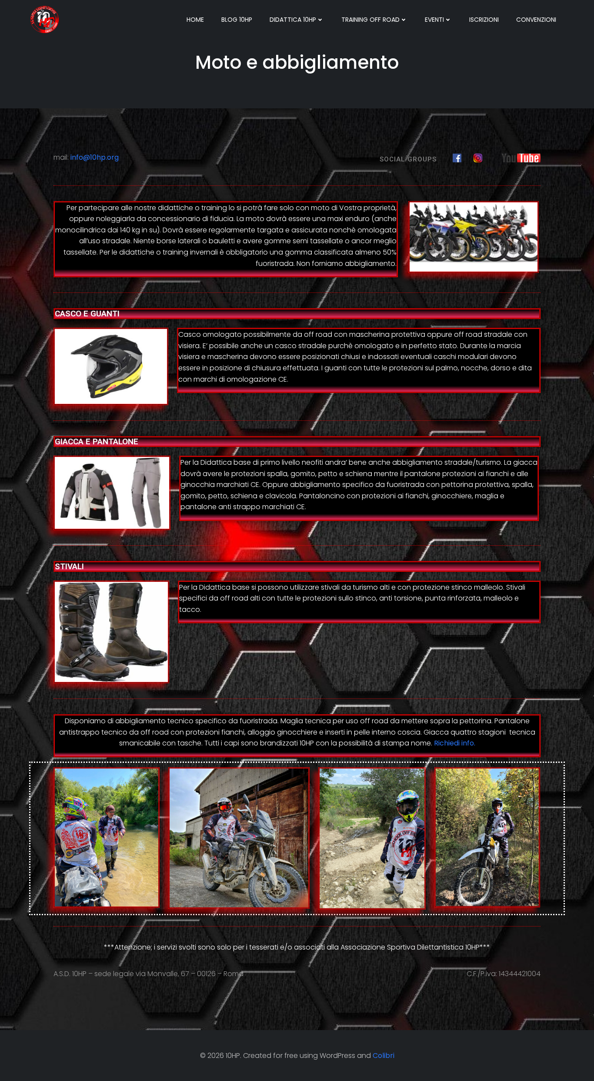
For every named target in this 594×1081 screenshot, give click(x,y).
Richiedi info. (454, 743)
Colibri (383, 1056)
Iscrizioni (484, 19)
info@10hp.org (94, 157)
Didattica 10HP (293, 19)
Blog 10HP (236, 19)
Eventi (434, 19)
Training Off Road (370, 19)
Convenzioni (536, 19)
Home (195, 19)
